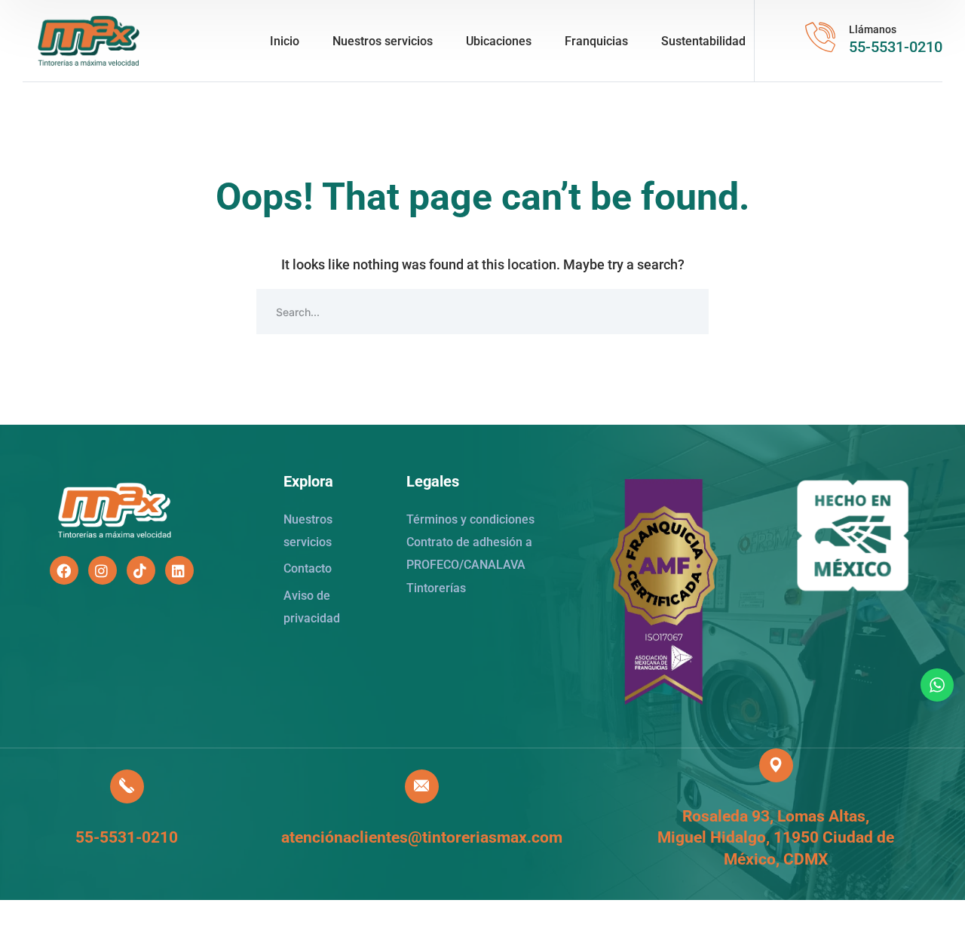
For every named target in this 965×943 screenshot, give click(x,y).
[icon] (64, 570)
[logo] (89, 40)
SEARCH (686, 311)
